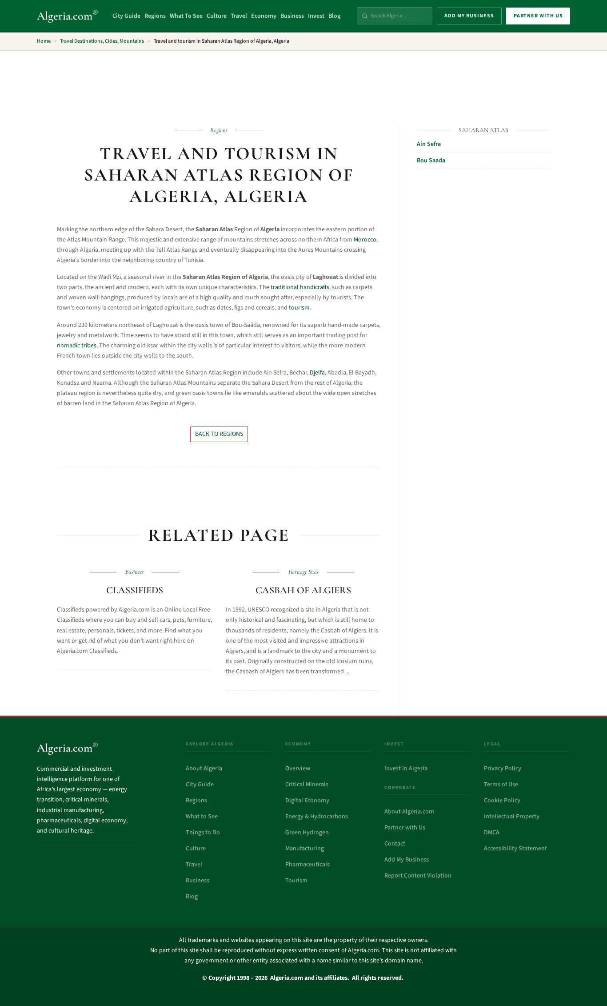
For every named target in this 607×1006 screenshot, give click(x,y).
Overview (297, 768)
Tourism (296, 880)
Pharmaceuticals (307, 864)
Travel (239, 16)
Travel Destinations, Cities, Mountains (102, 41)
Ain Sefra (429, 144)
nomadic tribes (76, 345)
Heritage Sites (303, 571)
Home (44, 41)
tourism (299, 307)
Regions (155, 16)
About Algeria (204, 768)
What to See (202, 816)
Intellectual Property (511, 816)
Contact (394, 843)
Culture (217, 16)
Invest (316, 16)
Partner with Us (404, 827)
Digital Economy (307, 800)
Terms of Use (501, 784)
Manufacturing (304, 848)
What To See (186, 16)
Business (292, 16)
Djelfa (317, 372)
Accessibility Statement (515, 848)
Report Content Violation (417, 875)
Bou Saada (431, 160)
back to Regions (219, 434)
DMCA (491, 832)
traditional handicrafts (300, 287)
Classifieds (134, 590)
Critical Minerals (306, 784)
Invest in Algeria (405, 768)
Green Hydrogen (307, 832)
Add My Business (406, 859)
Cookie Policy (502, 800)
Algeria (67, 16)
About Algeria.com (409, 811)
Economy (263, 16)
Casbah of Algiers (303, 590)
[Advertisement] (303, 83)
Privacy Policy (502, 768)
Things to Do (203, 832)
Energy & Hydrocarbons (316, 816)
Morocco (365, 239)
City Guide (126, 16)
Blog (334, 16)
